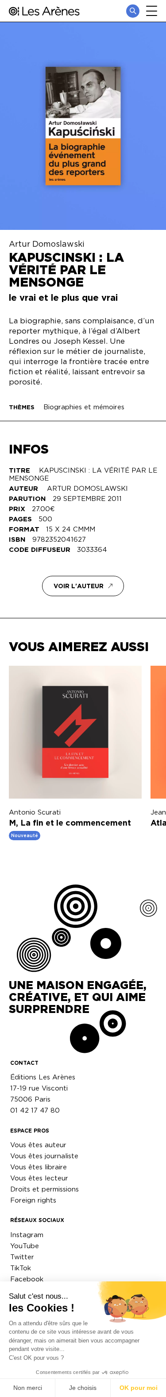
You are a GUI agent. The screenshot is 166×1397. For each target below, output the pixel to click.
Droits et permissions (44, 1189)
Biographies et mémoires (83, 407)
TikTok (20, 1268)
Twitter (22, 1257)
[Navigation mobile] (151, 11)
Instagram (26, 1234)
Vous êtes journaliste (44, 1156)
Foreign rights (33, 1200)
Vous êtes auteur (38, 1145)
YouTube (24, 1246)
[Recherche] (132, 11)
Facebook (26, 1279)
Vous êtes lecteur (39, 1178)
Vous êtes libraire (38, 1167)
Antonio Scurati (35, 812)
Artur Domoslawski (47, 243)
